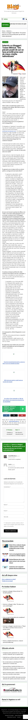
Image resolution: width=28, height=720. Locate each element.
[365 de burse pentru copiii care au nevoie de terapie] (14, 375)
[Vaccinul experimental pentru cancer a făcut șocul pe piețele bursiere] (14, 357)
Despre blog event (19, 715)
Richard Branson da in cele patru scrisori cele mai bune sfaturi (17, 561)
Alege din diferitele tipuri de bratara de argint (13, 24)
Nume (6, 504)
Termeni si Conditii (9, 715)
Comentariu (7, 487)
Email (5, 510)
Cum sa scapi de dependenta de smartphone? (14, 617)
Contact (19, 717)
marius (10, 464)
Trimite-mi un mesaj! (7, 581)
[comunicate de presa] (12, 692)
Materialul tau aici (11, 717)
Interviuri (5, 42)
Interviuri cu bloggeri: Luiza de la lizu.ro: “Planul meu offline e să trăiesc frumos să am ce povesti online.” (14, 627)
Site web (6, 516)
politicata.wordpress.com (9, 131)
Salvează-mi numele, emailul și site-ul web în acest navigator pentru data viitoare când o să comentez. (14, 524)
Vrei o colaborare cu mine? (9, 579)
